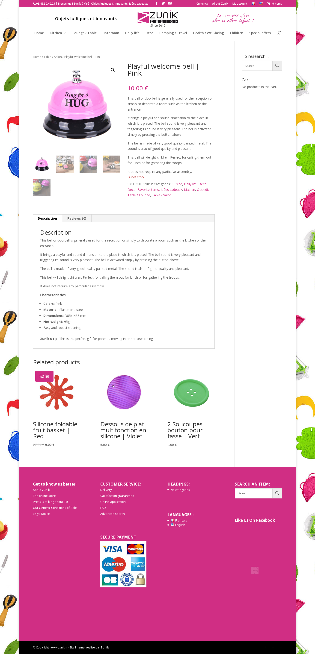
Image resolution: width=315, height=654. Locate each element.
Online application (113, 502)
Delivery (106, 490)
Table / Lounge (139, 195)
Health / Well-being (208, 33)
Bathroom (111, 33)
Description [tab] (47, 218)
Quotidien (204, 189)
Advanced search (112, 514)
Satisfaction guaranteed (117, 496)
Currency (202, 4)
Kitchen (56, 33)
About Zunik (220, 4)
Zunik (105, 647)
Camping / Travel (173, 33)
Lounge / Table (85, 33)
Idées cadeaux (171, 189)
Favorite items (148, 189)
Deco (149, 33)
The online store (44, 496)
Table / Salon (53, 57)
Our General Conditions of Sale (55, 508)
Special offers (260, 33)
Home (39, 33)
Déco (203, 184)
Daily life (132, 33)
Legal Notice (41, 514)
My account (239, 4)
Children (236, 33)
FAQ (103, 508)
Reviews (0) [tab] (76, 218)
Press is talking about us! (50, 502)
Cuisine (177, 184)
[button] (113, 70)
